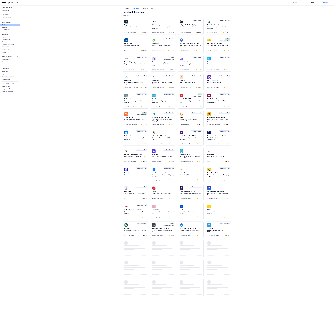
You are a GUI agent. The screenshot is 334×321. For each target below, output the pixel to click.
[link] (10, 7)
